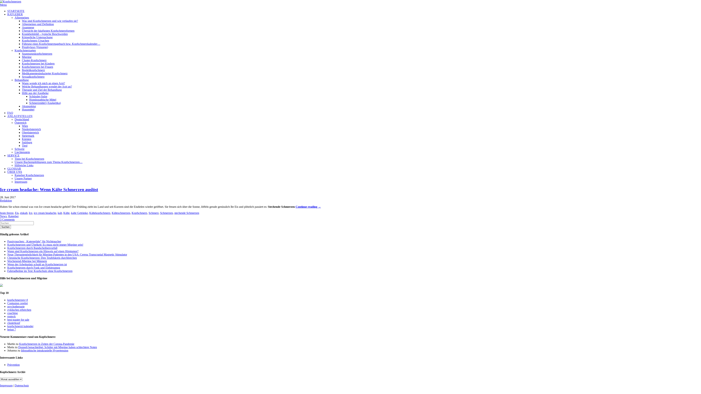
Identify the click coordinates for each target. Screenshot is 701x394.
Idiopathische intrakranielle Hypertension (44, 350)
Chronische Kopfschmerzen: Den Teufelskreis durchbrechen (42, 257)
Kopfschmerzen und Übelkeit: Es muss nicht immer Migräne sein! (45, 244)
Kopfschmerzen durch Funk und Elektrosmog (33, 267)
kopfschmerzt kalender (20, 326)
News (3, 216)
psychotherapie (16, 306)
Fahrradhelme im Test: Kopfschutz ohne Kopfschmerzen (39, 271)
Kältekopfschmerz (99, 213)
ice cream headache (45, 213)
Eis (17, 213)
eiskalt (23, 213)
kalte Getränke (79, 213)
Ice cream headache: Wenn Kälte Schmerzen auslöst (49, 189)
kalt (60, 213)
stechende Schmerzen (186, 213)
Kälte (66, 213)
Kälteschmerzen (121, 213)
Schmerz (154, 213)
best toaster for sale (18, 319)
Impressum (6, 385)
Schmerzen (166, 213)
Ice (30, 213)
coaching (12, 313)
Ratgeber (13, 216)
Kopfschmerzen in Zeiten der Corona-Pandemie (46, 343)
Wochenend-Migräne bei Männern (27, 261)
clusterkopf (13, 323)
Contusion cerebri (17, 303)
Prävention (13, 364)
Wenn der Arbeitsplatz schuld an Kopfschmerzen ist (37, 264)
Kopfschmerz (139, 213)
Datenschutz (22, 385)
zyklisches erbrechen (19, 309)
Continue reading (308, 206)
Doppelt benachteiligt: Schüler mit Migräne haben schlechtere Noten (57, 347)
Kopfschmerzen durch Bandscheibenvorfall (32, 248)
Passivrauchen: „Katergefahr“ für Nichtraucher (34, 241)
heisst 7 (11, 329)
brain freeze (7, 213)
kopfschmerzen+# (17, 300)
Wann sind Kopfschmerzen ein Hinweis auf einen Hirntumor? (42, 251)
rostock (11, 316)
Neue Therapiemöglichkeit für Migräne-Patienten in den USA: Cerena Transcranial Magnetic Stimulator (67, 254)
